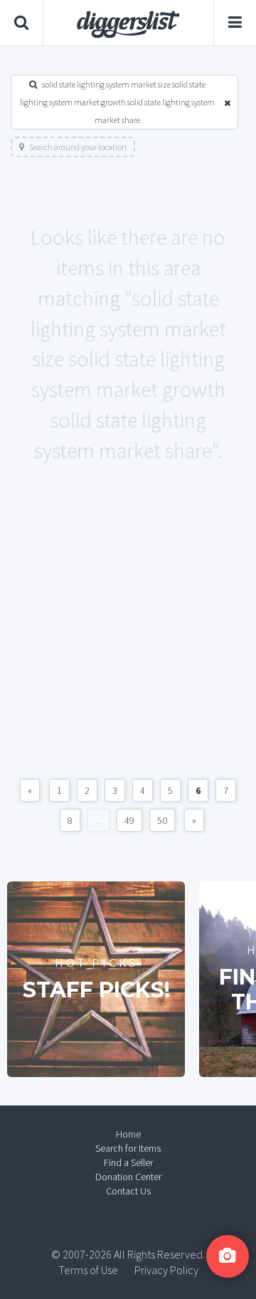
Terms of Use (88, 1270)
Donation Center (128, 1176)
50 (162, 820)
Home (128, 1134)
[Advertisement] (128, 637)
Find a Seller (128, 1162)
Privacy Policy (166, 1270)
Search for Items (128, 1148)
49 (129, 820)
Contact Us (128, 1190)
